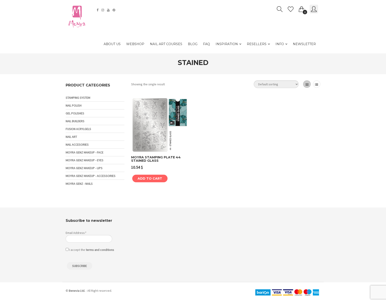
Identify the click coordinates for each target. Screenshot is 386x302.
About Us (112, 44)
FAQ (206, 44)
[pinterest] (114, 10)
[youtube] (109, 10)
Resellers (256, 44)
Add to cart (150, 178)
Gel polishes (75, 113)
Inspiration (227, 44)
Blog (192, 44)
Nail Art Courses (166, 44)
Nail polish (74, 105)
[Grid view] (306, 84)
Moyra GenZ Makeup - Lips (84, 168)
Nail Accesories (77, 145)
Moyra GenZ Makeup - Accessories (90, 176)
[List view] (316, 84)
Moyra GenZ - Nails (79, 184)
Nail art (71, 137)
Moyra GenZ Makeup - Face (84, 152)
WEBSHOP (135, 44)
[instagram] (103, 10)
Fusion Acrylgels (78, 129)
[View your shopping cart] (301, 8)
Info (279, 44)
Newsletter (304, 44)
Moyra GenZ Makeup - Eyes (84, 160)
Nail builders (75, 121)
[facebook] (98, 10)
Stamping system (78, 98)
